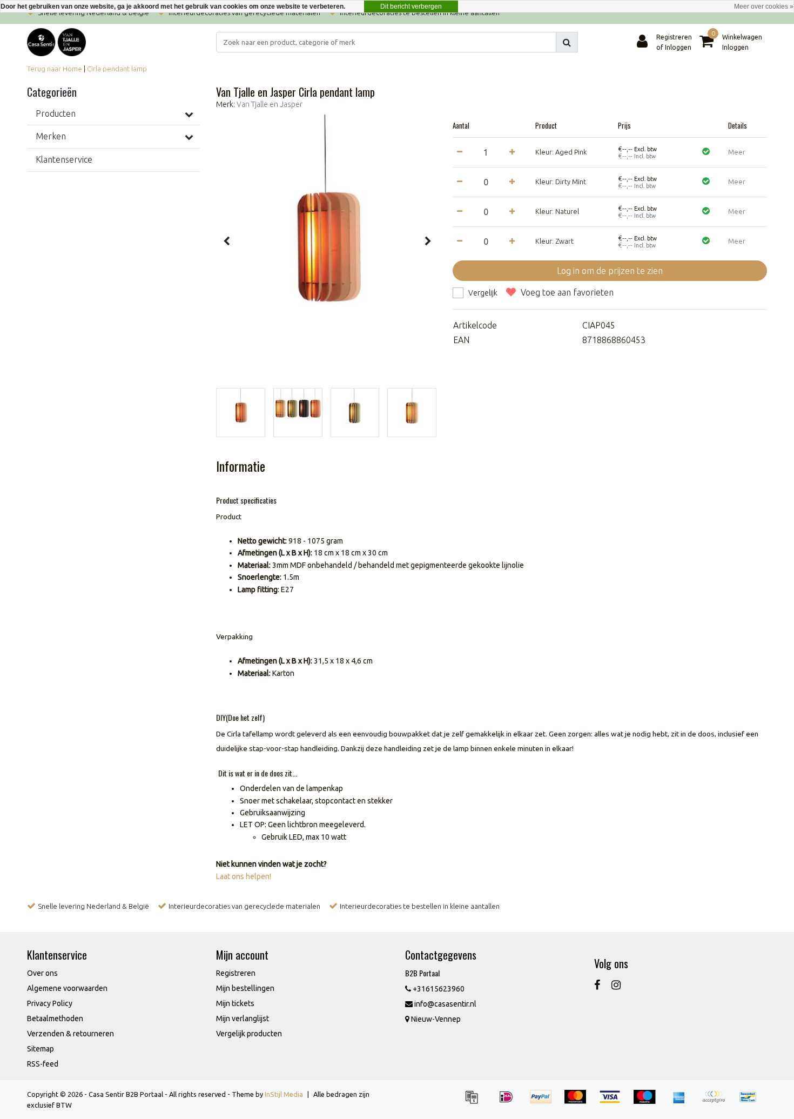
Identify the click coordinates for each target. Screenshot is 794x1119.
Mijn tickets (235, 1003)
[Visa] (613, 1102)
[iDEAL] (510, 1102)
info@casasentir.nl (445, 1004)
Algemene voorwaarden (67, 988)
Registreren (235, 973)
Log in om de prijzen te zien (610, 271)
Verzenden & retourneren (70, 1033)
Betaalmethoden (55, 1018)
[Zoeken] (567, 42)
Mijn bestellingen (245, 988)
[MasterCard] (579, 1102)
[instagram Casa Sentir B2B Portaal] (616, 985)
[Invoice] (475, 1102)
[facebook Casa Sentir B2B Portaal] (597, 985)
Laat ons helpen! (243, 876)
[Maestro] (648, 1102)
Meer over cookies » (763, 6)
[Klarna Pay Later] (717, 1102)
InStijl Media (284, 1094)
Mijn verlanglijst (242, 1018)
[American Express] (682, 1102)
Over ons (42, 973)
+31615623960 (438, 988)
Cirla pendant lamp (117, 68)
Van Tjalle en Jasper (269, 104)
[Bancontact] (751, 1102)
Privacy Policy (49, 1003)
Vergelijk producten (249, 1033)
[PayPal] (544, 1102)
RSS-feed (42, 1064)
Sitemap (40, 1048)
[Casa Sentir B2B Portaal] (56, 42)
